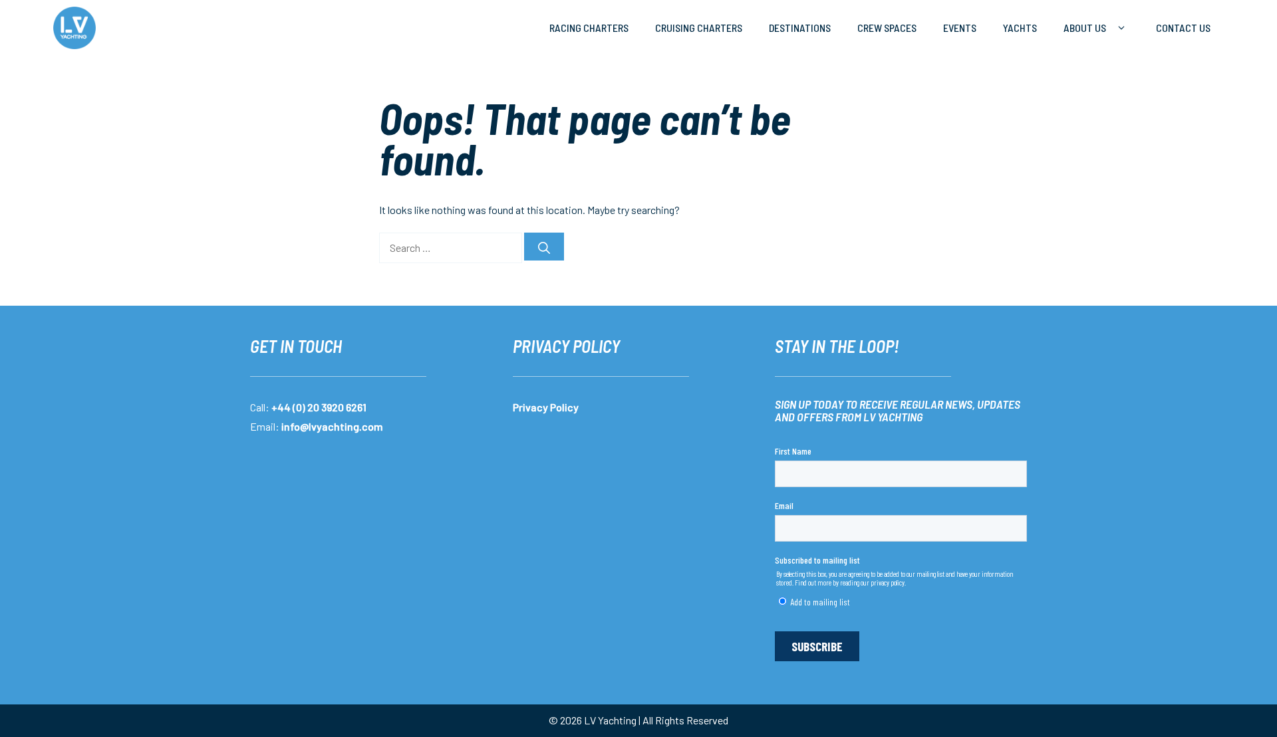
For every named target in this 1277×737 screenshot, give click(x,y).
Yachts (1020, 27)
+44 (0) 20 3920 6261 (318, 407)
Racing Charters (589, 27)
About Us (1085, 27)
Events (959, 27)
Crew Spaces (887, 27)
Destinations (800, 27)
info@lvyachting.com (332, 426)
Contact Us (1183, 27)
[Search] (544, 247)
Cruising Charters (698, 27)
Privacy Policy (546, 407)
